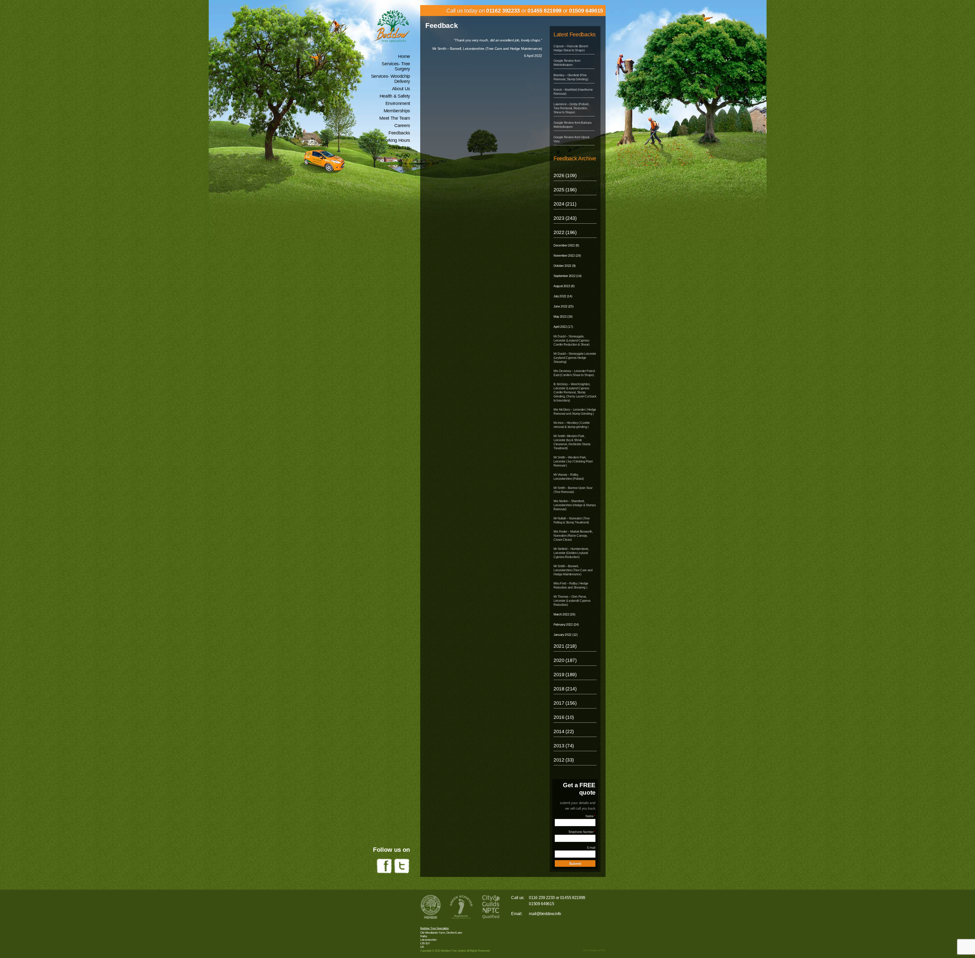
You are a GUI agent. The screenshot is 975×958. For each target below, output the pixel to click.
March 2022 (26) (564, 614)
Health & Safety (395, 96)
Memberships (397, 110)
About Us (401, 88)
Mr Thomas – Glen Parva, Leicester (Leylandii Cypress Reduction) (572, 601)
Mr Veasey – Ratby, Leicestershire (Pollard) (569, 477)
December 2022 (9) (566, 245)
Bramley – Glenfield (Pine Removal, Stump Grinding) (571, 77)
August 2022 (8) (564, 286)
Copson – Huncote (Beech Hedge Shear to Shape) (571, 48)
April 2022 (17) (563, 327)
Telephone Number (581, 832)
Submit (575, 863)
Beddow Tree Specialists (434, 928)
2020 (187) (565, 660)
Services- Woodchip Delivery (390, 79)
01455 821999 (544, 10)
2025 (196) (565, 189)
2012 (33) (564, 760)
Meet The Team (394, 118)
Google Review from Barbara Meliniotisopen (573, 125)
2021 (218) (565, 646)
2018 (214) (565, 688)
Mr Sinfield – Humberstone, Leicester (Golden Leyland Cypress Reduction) (571, 553)
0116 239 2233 (542, 897)
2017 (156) (565, 703)
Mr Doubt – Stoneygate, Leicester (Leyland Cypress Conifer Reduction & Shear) (572, 340)
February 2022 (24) (566, 624)
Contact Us (399, 147)
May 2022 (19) (563, 316)
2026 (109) (565, 175)
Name (590, 816)
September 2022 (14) (567, 276)
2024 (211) (565, 204)
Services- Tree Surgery (396, 66)
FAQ (405, 155)
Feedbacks (399, 132)
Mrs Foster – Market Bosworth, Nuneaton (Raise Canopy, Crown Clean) (573, 536)
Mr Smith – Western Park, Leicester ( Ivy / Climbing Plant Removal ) (573, 461)
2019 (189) (565, 674)
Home (404, 56)
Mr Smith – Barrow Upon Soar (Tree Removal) (573, 490)
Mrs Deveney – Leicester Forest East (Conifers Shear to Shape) (574, 373)
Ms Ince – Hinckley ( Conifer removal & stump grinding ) (572, 425)
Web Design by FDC (594, 950)
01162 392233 (503, 10)
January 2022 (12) (566, 635)
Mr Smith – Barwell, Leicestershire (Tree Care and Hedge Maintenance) (573, 570)
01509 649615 (586, 10)
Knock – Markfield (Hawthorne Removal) (573, 92)
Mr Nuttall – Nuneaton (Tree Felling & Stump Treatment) (572, 520)
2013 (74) (564, 745)
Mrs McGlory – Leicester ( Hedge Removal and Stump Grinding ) (575, 411)
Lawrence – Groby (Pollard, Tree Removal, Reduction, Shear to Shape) (571, 108)
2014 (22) (564, 731)
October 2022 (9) (565, 266)
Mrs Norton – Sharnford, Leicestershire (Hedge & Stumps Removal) (575, 505)
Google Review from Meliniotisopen (567, 63)
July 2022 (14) (563, 296)
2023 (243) (565, 218)
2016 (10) (564, 717)
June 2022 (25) (564, 306)
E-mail (591, 847)
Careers (402, 125)
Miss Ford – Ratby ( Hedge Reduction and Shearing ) (571, 585)
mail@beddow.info (545, 913)
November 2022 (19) (567, 255)
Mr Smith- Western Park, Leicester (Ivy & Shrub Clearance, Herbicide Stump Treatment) (572, 442)
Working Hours (395, 140)
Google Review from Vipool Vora (571, 139)
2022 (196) (565, 232)
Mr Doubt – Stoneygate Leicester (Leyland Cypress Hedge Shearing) (575, 358)
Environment (397, 103)
